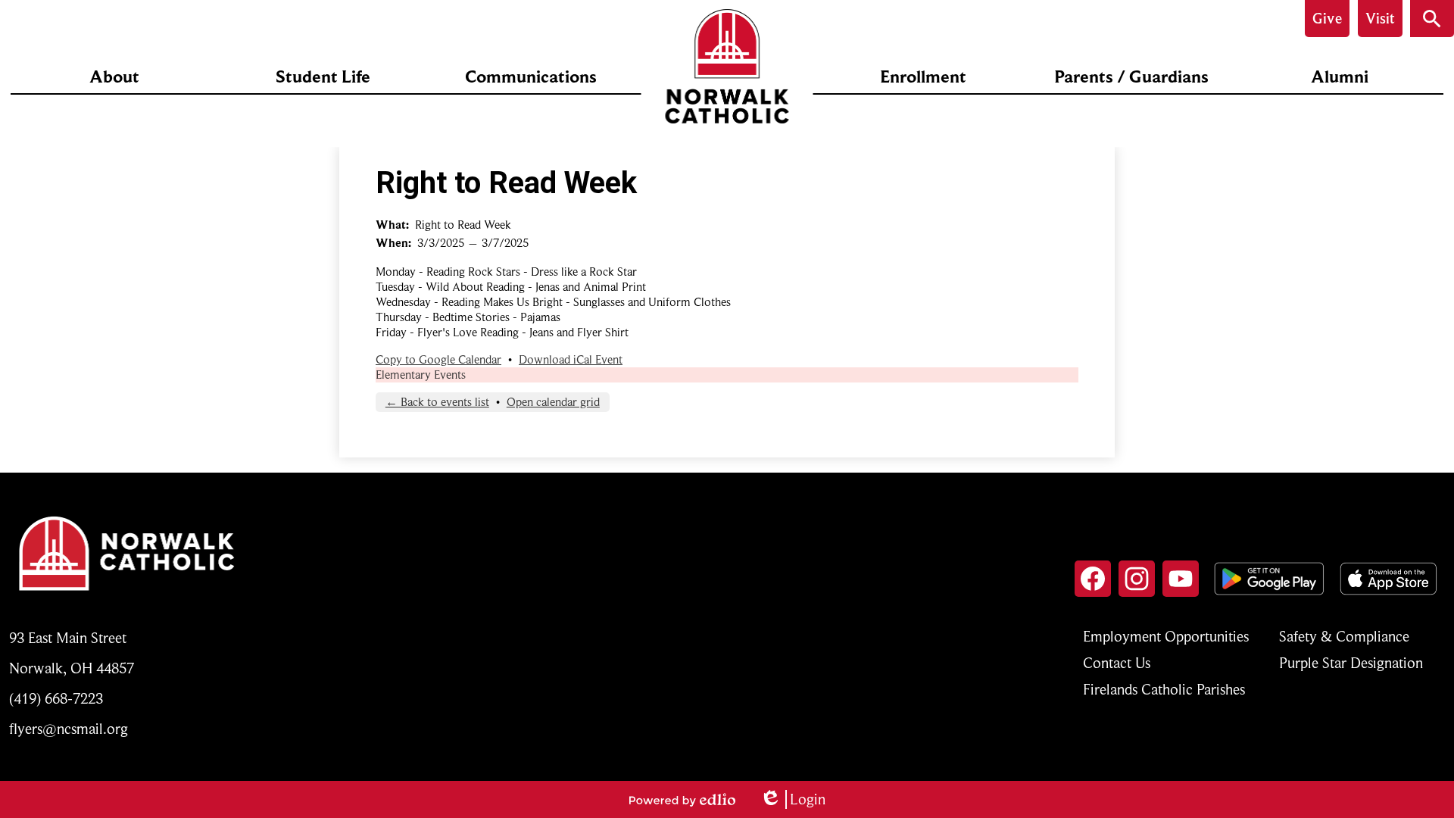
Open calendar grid (553, 402)
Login (792, 799)
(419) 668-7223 (56, 698)
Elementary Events (421, 374)
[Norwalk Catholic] (727, 66)
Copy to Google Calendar (438, 359)
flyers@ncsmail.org (68, 729)
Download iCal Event (570, 359)
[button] (115, 76)
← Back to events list (437, 402)
